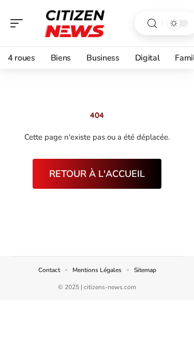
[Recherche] (152, 24)
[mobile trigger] (19, 23)
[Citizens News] (74, 23)
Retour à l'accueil (97, 174)
